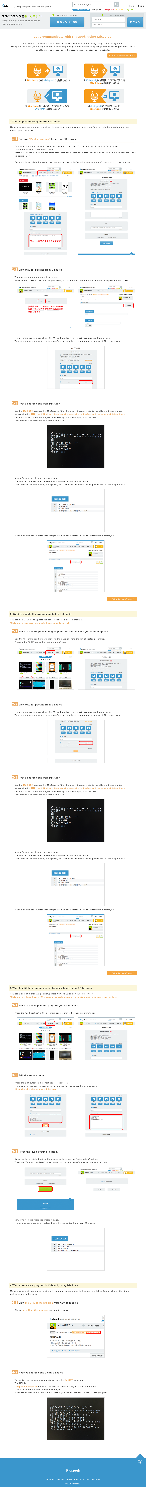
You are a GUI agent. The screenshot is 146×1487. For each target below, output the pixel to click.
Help (131, 6)
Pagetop (140, 1457)
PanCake (120, 10)
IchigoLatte (97, 10)
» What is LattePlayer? (122, 599)
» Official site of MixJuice (122, 55)
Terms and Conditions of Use (59, 1479)
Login (141, 6)
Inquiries (96, 1479)
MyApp (130, 10)
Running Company (82, 1479)
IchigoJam (109, 10)
